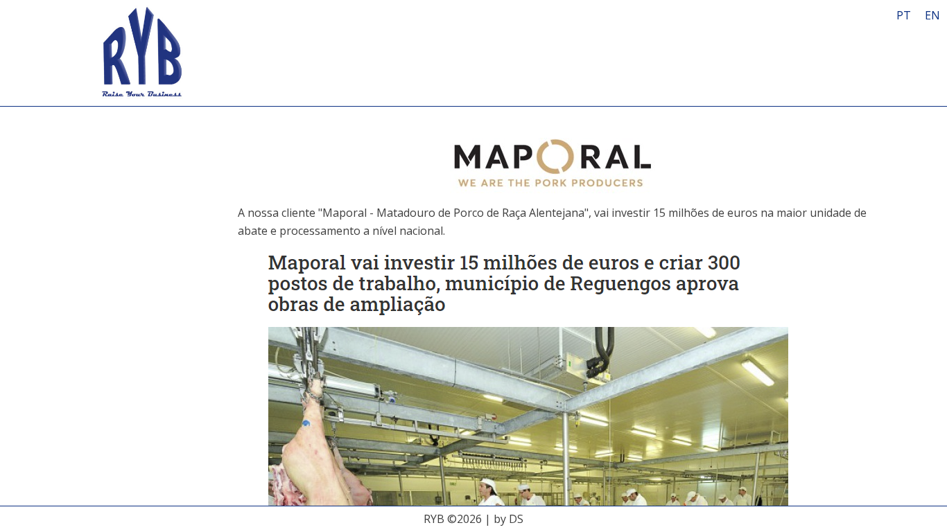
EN (932, 15)
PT (903, 15)
